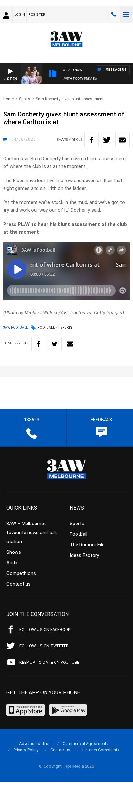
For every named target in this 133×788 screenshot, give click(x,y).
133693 (113, 14)
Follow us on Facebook (45, 629)
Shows (13, 552)
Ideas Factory (84, 555)
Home (8, 99)
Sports (24, 99)
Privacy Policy (26, 749)
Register (36, 15)
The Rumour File (87, 545)
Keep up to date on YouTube (49, 662)
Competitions (21, 573)
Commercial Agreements (85, 743)
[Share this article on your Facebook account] (91, 140)
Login (19, 15)
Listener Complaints (100, 749)
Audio (12, 563)
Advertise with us (35, 743)
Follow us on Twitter (44, 646)
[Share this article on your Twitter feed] (107, 140)
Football (46, 327)
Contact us (18, 584)
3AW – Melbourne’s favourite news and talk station (31, 532)
